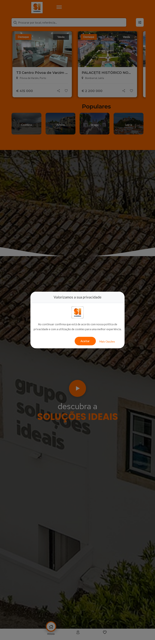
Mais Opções (107, 341)
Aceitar (85, 341)
